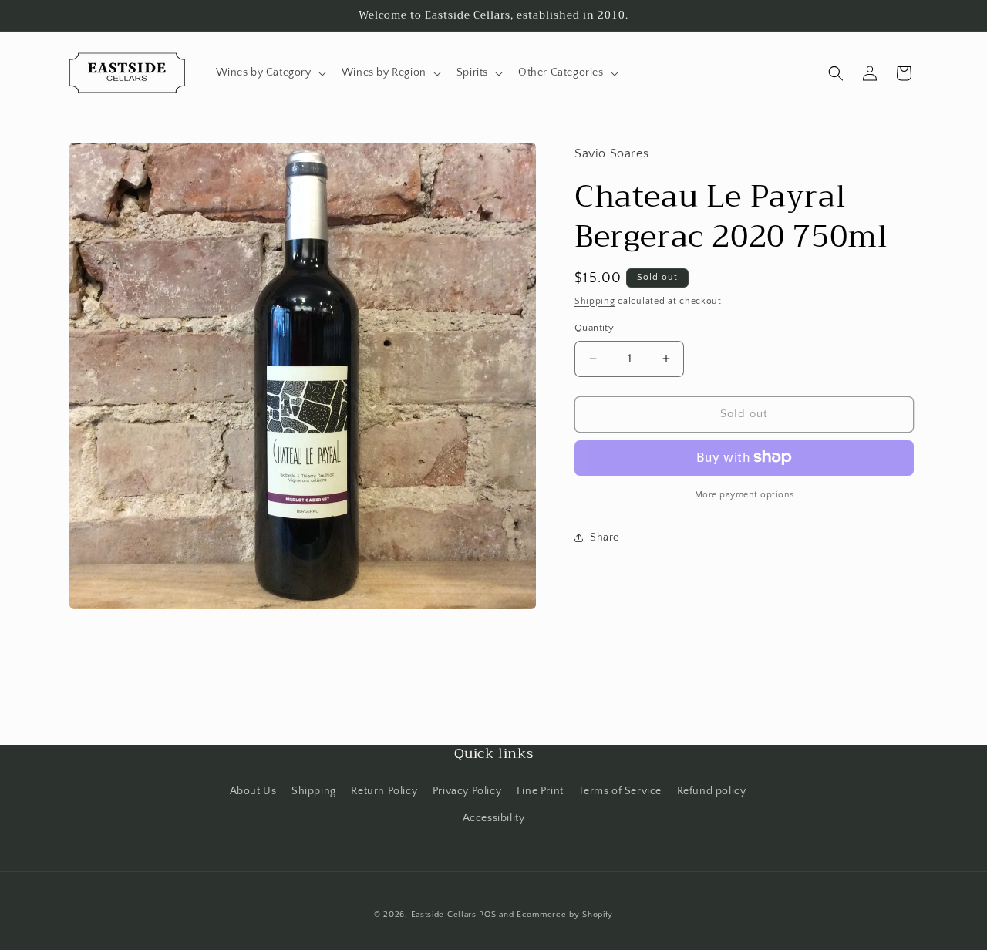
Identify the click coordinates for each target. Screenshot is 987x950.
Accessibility (494, 818)
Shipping (594, 300)
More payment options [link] (744, 494)
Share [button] (604, 537)
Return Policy (384, 791)
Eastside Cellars (444, 914)
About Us (253, 791)
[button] (269, 72)
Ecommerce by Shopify (565, 914)
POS (487, 914)
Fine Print (540, 791)
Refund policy (711, 791)
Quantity (594, 327)
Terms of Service (620, 791)
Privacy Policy (467, 791)
